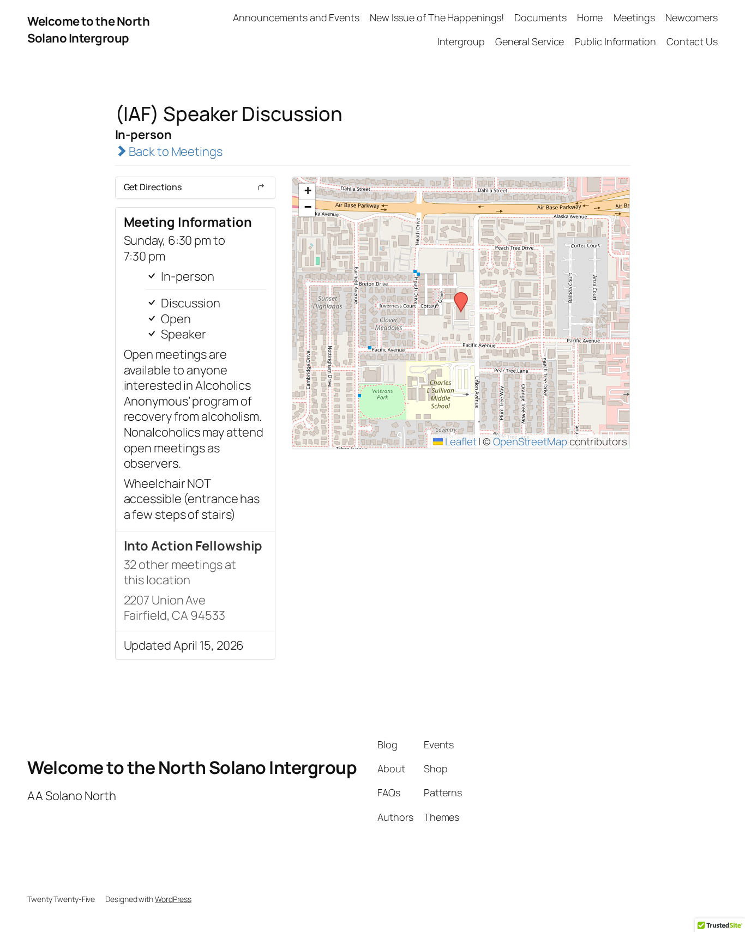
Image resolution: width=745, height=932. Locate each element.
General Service (529, 41)
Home (590, 17)
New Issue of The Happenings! (437, 17)
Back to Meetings (174, 151)
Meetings (634, 17)
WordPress (173, 899)
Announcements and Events (296, 17)
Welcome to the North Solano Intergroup (88, 29)
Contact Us (692, 41)
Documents (540, 17)
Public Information (615, 41)
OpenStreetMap (530, 441)
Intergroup (461, 41)
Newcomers (691, 17)
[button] (457, 295)
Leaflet (459, 441)
